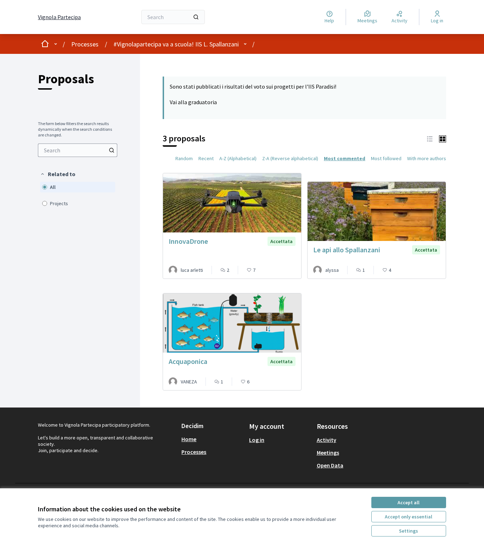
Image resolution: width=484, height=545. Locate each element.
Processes (85, 44)
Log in (256, 439)
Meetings (328, 452)
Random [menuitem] (184, 158)
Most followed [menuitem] (386, 158)
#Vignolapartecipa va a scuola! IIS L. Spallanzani (176, 44)
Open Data (330, 465)
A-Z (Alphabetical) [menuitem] (238, 158)
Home (188, 439)
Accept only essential (408, 516)
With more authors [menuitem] (426, 158)
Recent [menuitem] (206, 158)
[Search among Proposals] (111, 150)
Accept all (409, 502)
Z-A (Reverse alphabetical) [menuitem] (290, 158)
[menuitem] (77, 150)
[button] (58, 174)
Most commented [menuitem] (344, 158)
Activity (326, 439)
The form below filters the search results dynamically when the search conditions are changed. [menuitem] (75, 129)
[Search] (196, 17)
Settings (408, 531)
